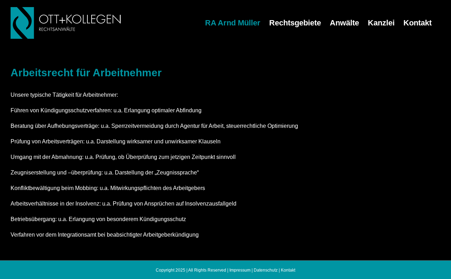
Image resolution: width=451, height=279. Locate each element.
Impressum (240, 270)
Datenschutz (266, 270)
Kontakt (288, 270)
